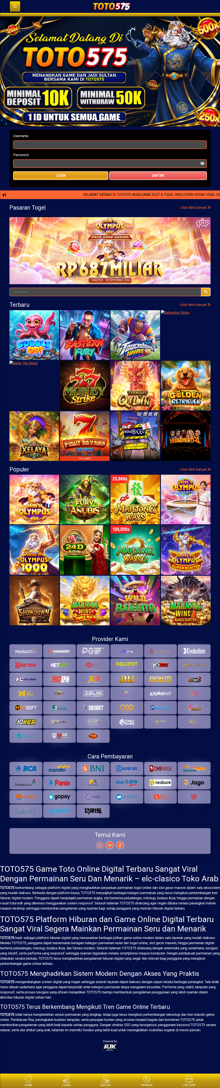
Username (20, 147)
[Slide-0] (98, 131)
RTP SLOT (110, 235)
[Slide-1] (106, 131)
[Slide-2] (114, 131)
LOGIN (61, 186)
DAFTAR (158, 186)
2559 (24, 279)
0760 (179, 279)
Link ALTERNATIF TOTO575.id (110, 221)
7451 (117, 279)
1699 (148, 279)
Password (21, 166)
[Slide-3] (121, 131)
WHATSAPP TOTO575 (110, 206)
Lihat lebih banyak (194, 261)
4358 (86, 279)
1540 (55, 279)
